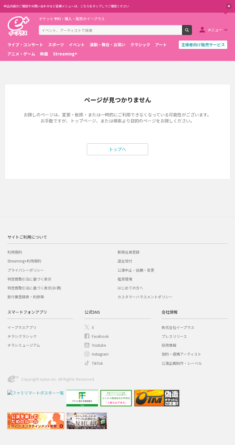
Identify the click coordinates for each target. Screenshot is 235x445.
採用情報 (169, 345)
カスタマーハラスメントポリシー (145, 296)
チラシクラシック (22, 336)
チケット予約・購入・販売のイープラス (72, 18)
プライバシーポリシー (25, 270)
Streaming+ (65, 54)
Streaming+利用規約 (24, 260)
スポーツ (56, 44)
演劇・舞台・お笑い (107, 44)
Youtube (99, 345)
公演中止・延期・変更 (136, 270)
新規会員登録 (129, 252)
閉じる (228, 6)
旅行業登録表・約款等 (25, 296)
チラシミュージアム (23, 345)
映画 (44, 54)
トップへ (117, 149)
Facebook (100, 336)
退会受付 (125, 260)
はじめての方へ (130, 287)
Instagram (100, 353)
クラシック (140, 44)
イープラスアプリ (21, 327)
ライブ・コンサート (25, 44)
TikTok (97, 363)
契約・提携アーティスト (181, 353)
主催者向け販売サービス (203, 44)
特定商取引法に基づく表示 (29, 278)
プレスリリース (174, 336)
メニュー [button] (214, 29)
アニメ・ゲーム (21, 54)
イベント (77, 44)
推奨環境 (125, 278)
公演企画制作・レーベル (182, 363)
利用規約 (14, 252)
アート (161, 44)
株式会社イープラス (178, 327)
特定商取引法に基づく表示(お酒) (34, 287)
